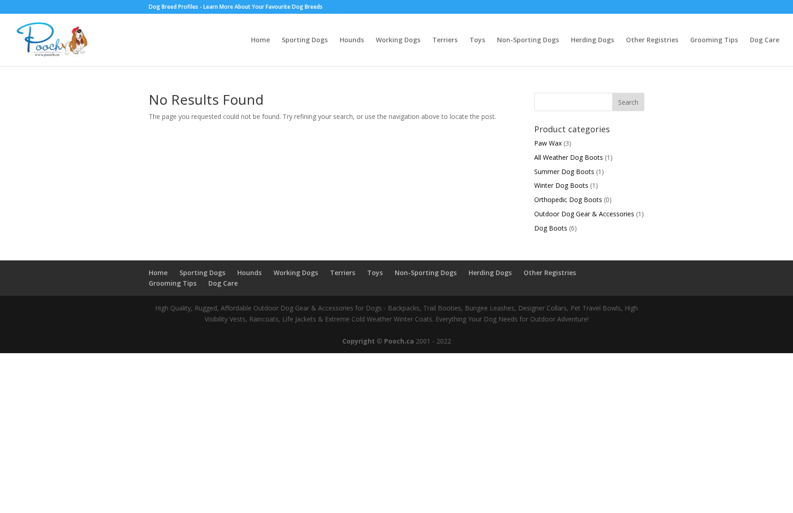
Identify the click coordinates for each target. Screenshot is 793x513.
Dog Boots (550, 228)
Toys (477, 40)
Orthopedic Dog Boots (568, 199)
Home (260, 40)
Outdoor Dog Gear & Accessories (584, 213)
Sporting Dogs (305, 40)
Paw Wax (548, 143)
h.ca (407, 341)
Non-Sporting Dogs (528, 40)
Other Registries (652, 40)
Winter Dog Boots (561, 185)
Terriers (445, 40)
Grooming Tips (714, 40)
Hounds (352, 40)
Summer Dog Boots (564, 171)
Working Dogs (398, 40)
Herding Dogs (592, 40)
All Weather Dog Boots (568, 157)
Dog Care (764, 40)
